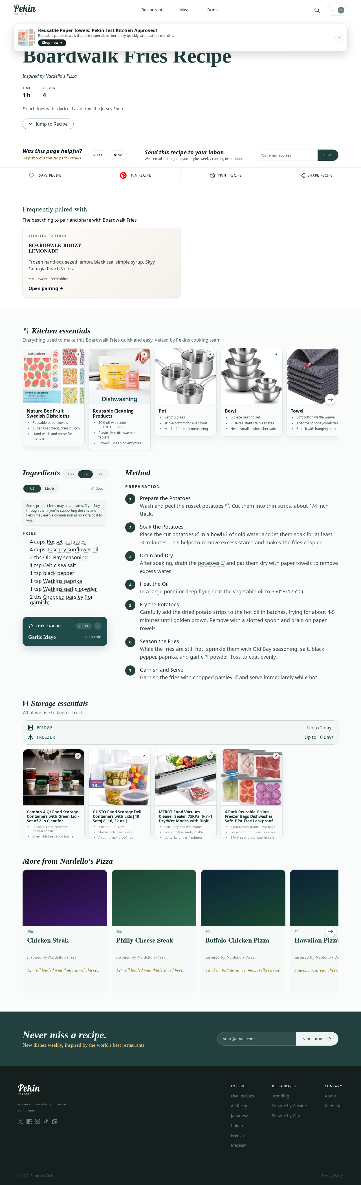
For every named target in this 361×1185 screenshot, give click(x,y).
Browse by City (286, 1115)
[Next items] (330, 399)
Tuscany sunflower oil (72, 549)
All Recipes (241, 1105)
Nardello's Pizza (61, 76)
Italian (237, 1125)
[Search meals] (317, 10)
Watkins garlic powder (70, 588)
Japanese (239, 1115)
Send (328, 155)
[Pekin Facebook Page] (29, 1121)
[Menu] (337, 10)
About (330, 1096)
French (237, 1135)
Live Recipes (242, 1096)
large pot (161, 591)
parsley (223, 677)
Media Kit (334, 1105)
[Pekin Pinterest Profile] (54, 1121)
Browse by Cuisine (289, 1105)
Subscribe (313, 1039)
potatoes (213, 505)
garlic (196, 656)
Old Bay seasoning (65, 557)
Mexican (239, 1145)
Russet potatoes (66, 541)
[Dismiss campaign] (339, 37)
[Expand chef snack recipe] (98, 626)
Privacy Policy (332, 1175)
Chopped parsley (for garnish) (61, 599)
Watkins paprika (62, 581)
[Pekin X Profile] (20, 1121)
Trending (280, 1096)
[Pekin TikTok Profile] (46, 1121)
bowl (216, 534)
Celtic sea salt (59, 565)
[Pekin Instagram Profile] (37, 1121)
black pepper (58, 573)
